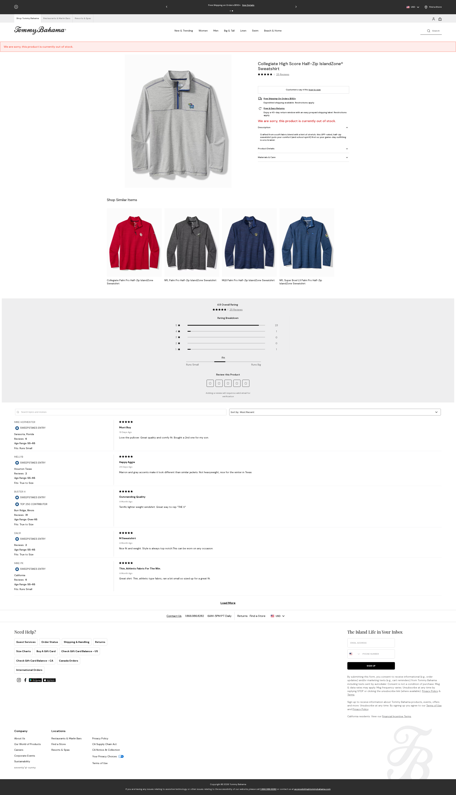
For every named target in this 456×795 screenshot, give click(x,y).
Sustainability (22, 761)
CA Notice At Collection (106, 749)
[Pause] (16, 7)
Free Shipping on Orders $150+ (280, 98)
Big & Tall (229, 30)
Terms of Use (434, 705)
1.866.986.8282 (268, 789)
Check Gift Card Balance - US (79, 651)
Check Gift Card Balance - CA (34, 660)
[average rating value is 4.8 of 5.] (266, 74)
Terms (350, 694)
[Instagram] (19, 680)
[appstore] (49, 680)
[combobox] (354, 653)
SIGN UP (371, 665)
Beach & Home (273, 30)
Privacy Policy (430, 691)
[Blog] (25, 767)
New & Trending (184, 30)
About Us (19, 738)
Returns (100, 642)
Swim (255, 30)
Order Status (49, 642)
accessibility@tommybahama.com (312, 789)
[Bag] (440, 18)
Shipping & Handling (76, 642)
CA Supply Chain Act (104, 744)
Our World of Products (27, 744)
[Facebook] (25, 680)
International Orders (29, 670)
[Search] (431, 30)
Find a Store (58, 744)
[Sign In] (433, 18)
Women (203, 30)
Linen (243, 30)
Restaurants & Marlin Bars (66, 738)
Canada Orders (68, 660)
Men (215, 30)
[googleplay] (36, 680)
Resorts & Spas (60, 749)
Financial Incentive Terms (396, 716)
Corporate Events (24, 755)
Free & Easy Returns (274, 108)
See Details (248, 5)
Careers (18, 749)
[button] (230, 10)
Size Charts (23, 651)
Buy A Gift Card (46, 651)
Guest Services (26, 642)
